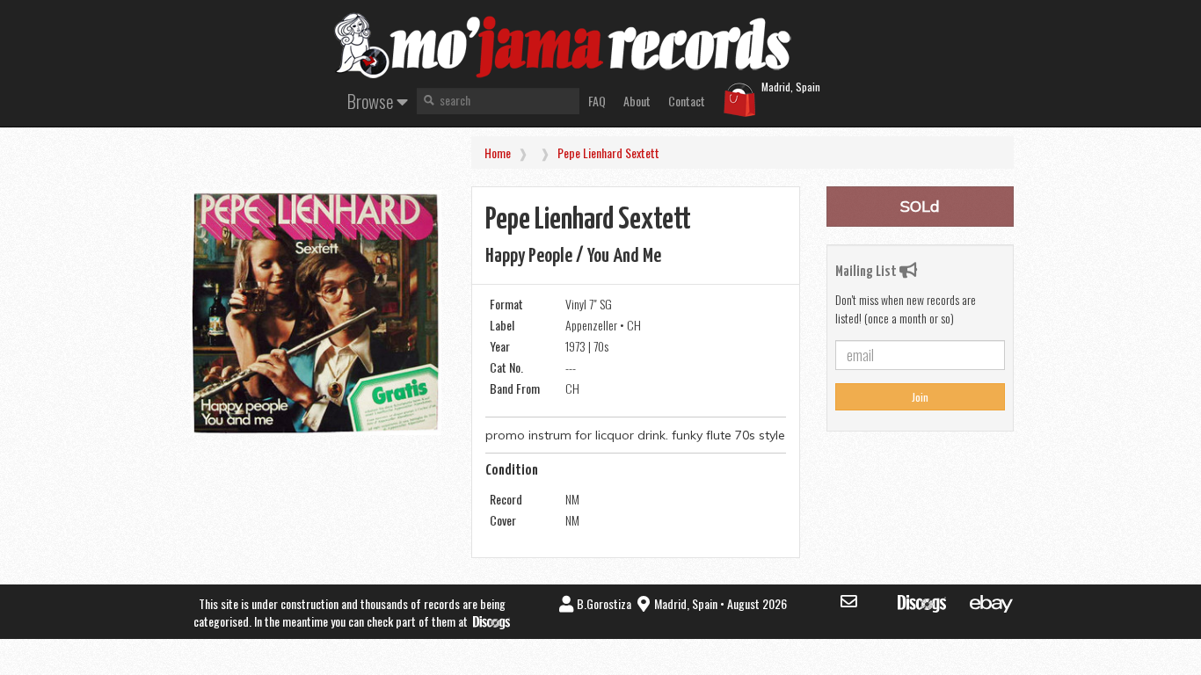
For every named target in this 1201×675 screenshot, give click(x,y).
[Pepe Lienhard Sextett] (316, 312)
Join (920, 396)
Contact (686, 100)
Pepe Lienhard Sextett (608, 152)
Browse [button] (372, 100)
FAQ (597, 100)
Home (497, 152)
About (637, 100)
